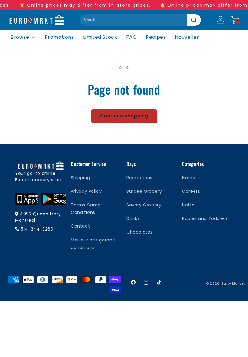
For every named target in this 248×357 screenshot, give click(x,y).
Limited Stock (100, 37)
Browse (20, 37)
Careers (191, 191)
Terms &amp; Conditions (86, 208)
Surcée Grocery (144, 191)
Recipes (156, 37)
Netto (188, 205)
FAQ (131, 37)
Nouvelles (187, 37)
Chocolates (139, 232)
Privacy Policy (86, 191)
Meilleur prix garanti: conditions (93, 244)
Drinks (133, 218)
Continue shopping (124, 116)
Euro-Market (233, 283)
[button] (235, 20)
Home (188, 178)
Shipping (80, 178)
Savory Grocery (143, 205)
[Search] (194, 20)
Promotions (59, 37)
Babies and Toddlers (205, 218)
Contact (80, 226)
